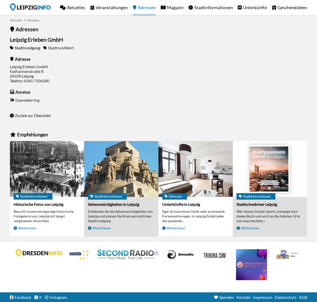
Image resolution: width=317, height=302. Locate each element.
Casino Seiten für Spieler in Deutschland (180, 254)
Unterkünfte (255, 7)
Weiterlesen (27, 228)
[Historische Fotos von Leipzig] (47, 169)
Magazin (175, 7)
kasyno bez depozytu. (288, 254)
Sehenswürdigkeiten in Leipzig (113, 204)
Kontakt (244, 297)
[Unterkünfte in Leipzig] (195, 169)
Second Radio (128, 254)
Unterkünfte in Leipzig (181, 204)
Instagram (58, 297)
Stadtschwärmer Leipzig (257, 204)
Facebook (23, 297)
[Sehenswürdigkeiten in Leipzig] (121, 169)
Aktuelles (76, 7)
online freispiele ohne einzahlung (251, 264)
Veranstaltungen (112, 7)
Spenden (226, 297)
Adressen (147, 7)
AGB (303, 297)
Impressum (262, 297)
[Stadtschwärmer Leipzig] (270, 169)
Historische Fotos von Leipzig (38, 204)
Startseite (30, 7)
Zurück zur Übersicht (33, 115)
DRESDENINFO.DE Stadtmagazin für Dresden (39, 253)
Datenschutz (285, 297)
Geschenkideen (292, 7)
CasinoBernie (215, 254)
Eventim (80, 254)
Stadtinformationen (213, 7)
